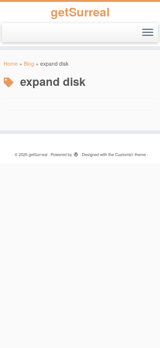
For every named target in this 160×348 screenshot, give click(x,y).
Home (11, 63)
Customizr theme (130, 154)
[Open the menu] (147, 32)
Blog (29, 63)
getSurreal (80, 11)
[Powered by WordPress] (76, 152)
